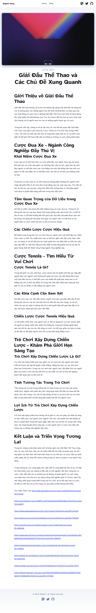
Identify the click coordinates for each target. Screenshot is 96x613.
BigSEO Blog (8, 3)
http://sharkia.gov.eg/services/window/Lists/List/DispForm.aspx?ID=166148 (46, 518)
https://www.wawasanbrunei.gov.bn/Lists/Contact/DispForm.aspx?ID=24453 (46, 511)
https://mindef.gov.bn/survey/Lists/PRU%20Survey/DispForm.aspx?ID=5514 (46, 566)
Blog (51, 3)
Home (44, 3)
